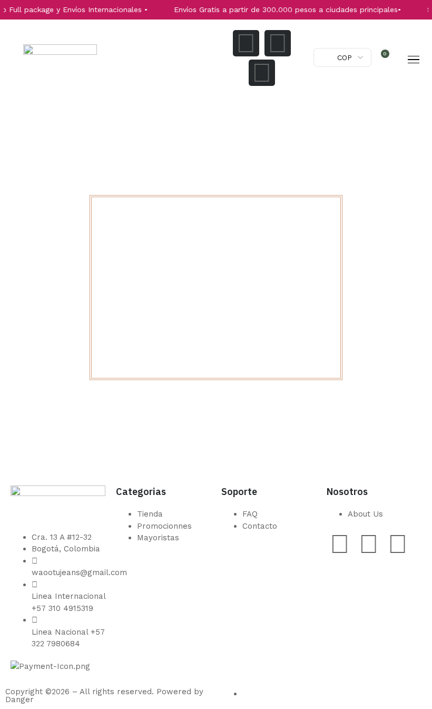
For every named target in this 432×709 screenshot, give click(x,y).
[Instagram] (246, 43)
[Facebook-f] (277, 43)
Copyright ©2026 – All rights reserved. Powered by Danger (104, 695)
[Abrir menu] (413, 59)
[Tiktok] (262, 73)
